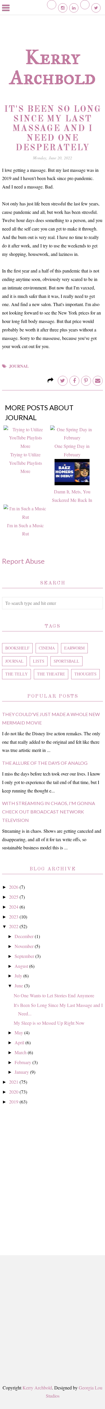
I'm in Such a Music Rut (25, 529)
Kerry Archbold (53, 67)
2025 (14, 897)
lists (38, 661)
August (22, 966)
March (21, 1052)
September (25, 956)
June (19, 985)
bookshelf (17, 648)
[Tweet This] (63, 381)
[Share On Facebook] (74, 381)
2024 (14, 907)
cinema (47, 648)
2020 (14, 1092)
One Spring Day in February (72, 450)
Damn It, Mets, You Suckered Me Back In (72, 495)
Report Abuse (23, 561)
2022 (14, 926)
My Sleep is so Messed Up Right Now (49, 1023)
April (20, 1042)
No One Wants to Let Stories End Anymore (54, 995)
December (25, 936)
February (23, 1062)
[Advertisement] (52, 1173)
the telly (16, 674)
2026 (14, 887)
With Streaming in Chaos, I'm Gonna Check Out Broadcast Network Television (48, 811)
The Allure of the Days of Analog (45, 763)
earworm (74, 648)
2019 (14, 1102)
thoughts (85, 674)
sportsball (66, 661)
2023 (14, 917)
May (19, 1032)
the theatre (51, 674)
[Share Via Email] (98, 381)
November (25, 946)
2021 (14, 1082)
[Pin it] (86, 381)
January (22, 1072)
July (19, 975)
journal (19, 366)
